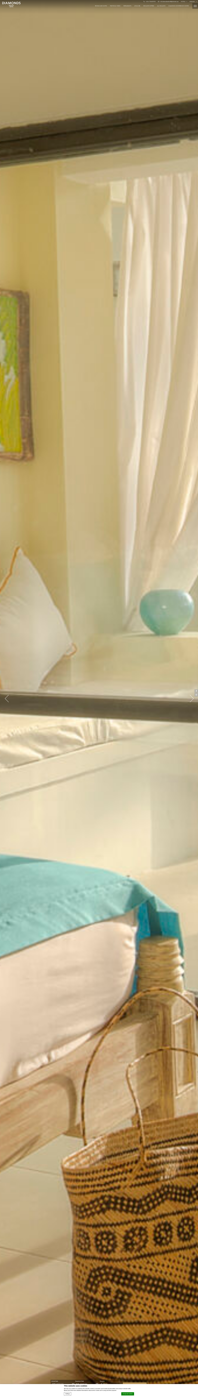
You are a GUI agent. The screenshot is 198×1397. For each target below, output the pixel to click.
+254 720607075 (150, 1)
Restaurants (127, 6)
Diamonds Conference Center (179, 6)
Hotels (183, 1)
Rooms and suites (101, 6)
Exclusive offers (148, 6)
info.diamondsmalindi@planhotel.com (169, 1)
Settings (67, 1394)
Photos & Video (115, 6)
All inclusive (161, 6)
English (192, 1)
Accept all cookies (128, 1394)
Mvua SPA (137, 6)
